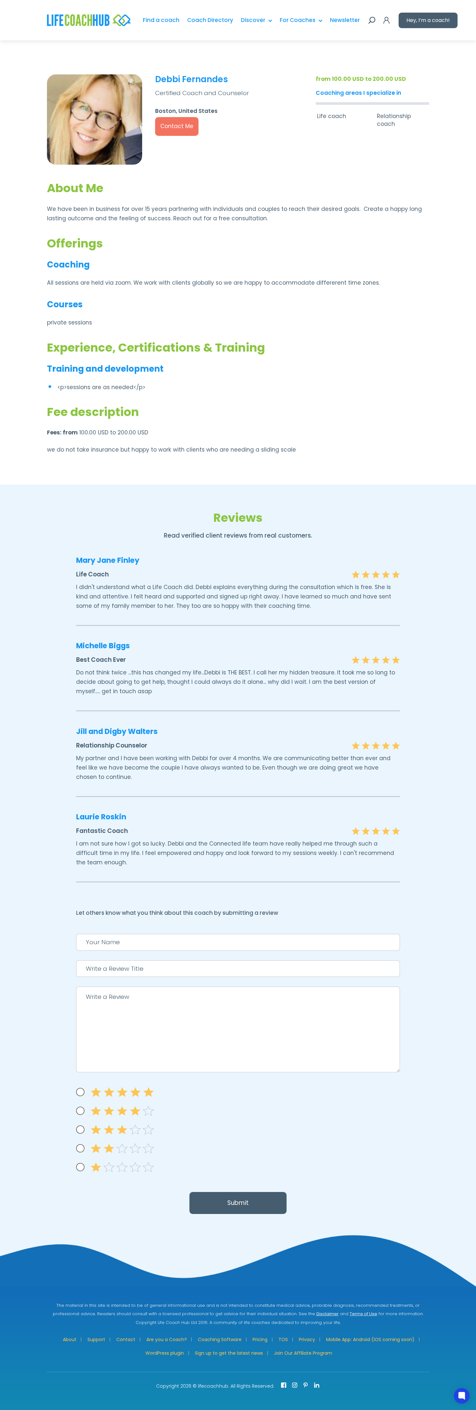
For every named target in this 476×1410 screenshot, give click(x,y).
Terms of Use (363, 1314)
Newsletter (345, 20)
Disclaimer (327, 1314)
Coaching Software (220, 1339)
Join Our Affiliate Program (303, 1353)
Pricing (260, 1339)
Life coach (331, 116)
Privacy (307, 1339)
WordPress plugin (164, 1353)
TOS (283, 1339)
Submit (238, 1202)
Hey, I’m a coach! (428, 20)
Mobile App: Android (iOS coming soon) (370, 1339)
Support (96, 1339)
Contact (125, 1339)
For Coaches (297, 20)
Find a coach (161, 20)
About (69, 1339)
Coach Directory (210, 20)
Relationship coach (394, 120)
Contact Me (176, 126)
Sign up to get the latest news (229, 1353)
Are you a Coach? (166, 1339)
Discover (253, 20)
